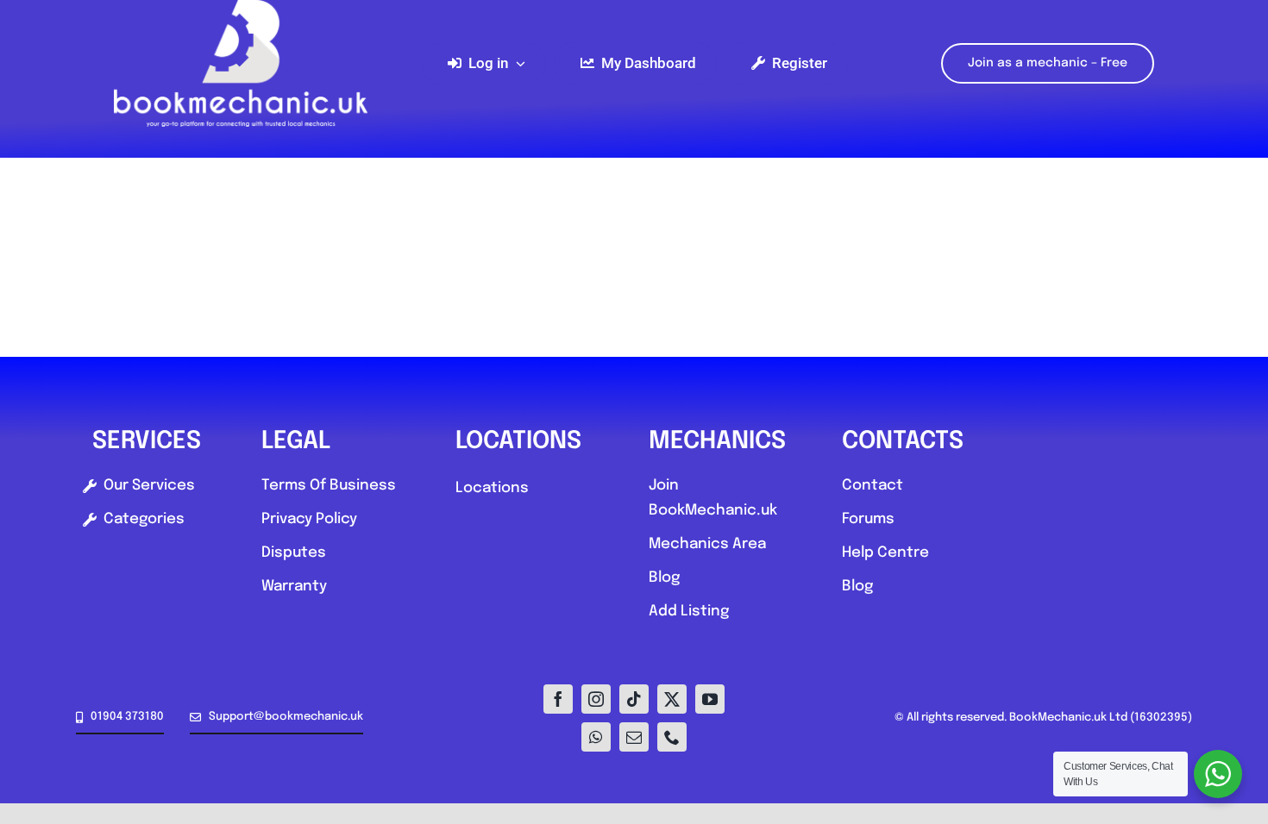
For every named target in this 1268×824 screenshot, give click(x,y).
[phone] (672, 737)
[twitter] (672, 699)
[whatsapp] (596, 737)
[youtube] (710, 699)
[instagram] (596, 699)
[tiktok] (634, 699)
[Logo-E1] (240, 7)
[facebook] (558, 699)
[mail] (634, 737)
